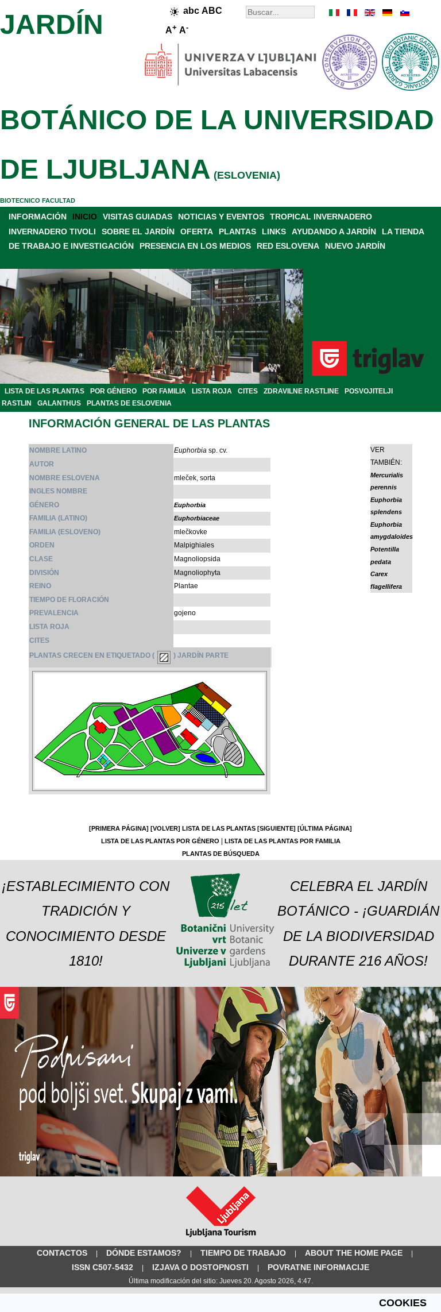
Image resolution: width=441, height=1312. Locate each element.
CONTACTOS (62, 1252)
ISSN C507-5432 (102, 1267)
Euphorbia (190, 504)
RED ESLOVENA (288, 245)
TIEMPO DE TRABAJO (243, 1252)
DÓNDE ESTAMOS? (143, 1252)
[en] (369, 13)
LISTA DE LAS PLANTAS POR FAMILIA (283, 841)
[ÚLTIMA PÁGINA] (324, 828)
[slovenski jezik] (403, 13)
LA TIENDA (403, 231)
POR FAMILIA (164, 391)
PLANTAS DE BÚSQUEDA (221, 853)
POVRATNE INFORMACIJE (318, 1267)
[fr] (352, 13)
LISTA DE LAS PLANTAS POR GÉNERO (160, 841)
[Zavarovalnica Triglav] (220, 1174)
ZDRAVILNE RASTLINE (301, 391)
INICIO (84, 216)
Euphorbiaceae (196, 518)
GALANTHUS (59, 403)
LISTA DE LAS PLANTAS (44, 391)
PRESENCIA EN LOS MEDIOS (195, 245)
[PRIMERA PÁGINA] (119, 828)
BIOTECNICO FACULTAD (37, 200)
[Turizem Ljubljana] (220, 1239)
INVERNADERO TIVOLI (52, 231)
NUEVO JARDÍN (355, 245)
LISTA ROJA (212, 391)
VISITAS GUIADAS (137, 216)
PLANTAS (237, 231)
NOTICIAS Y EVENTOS (221, 216)
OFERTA (196, 231)
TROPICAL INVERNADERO (321, 216)
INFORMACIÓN (38, 216)
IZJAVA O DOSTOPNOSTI (200, 1267)
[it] (335, 13)
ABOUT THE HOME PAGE (354, 1252)
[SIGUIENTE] (276, 828)
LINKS (274, 231)
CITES (248, 391)
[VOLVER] (165, 828)
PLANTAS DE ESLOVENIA (129, 403)
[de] (386, 13)
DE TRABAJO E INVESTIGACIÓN (71, 245)
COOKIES (403, 1303)
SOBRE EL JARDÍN (138, 231)
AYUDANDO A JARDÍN (334, 231)
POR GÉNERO (113, 391)
